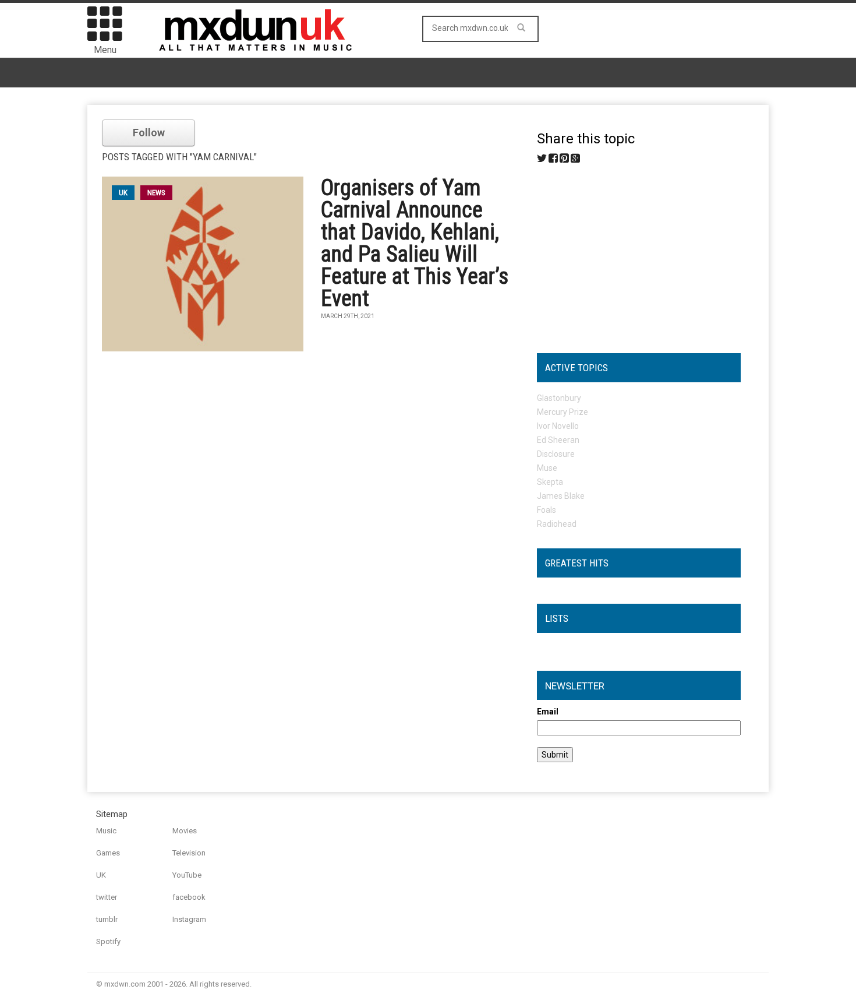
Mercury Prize (562, 412)
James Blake (561, 496)
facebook (189, 897)
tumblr (107, 919)
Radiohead (556, 524)
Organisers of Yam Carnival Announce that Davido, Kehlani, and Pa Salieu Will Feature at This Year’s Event (414, 243)
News (156, 192)
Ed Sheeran (558, 440)
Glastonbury (559, 398)
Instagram (189, 919)
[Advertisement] (639, 254)
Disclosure (556, 454)
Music (106, 830)
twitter (106, 897)
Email (547, 711)
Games (108, 852)
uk (123, 192)
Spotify (108, 941)
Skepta (550, 482)
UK (101, 875)
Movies (184, 830)
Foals (546, 510)
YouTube (186, 875)
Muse (547, 468)
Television (189, 852)
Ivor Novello (558, 426)
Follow (149, 132)
